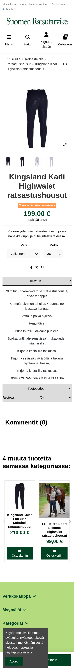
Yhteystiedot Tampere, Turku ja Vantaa (25, 4)
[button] (4, 522)
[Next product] (67, 64)
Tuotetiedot (36, 388)
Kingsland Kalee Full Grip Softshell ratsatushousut (19, 521)
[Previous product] (64, 64)
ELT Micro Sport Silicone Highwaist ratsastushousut (54, 529)
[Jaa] (31, 268)
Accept (14, 661)
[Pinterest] (42, 268)
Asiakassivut (59, 4)
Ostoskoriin (20, 555)
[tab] (37, 281)
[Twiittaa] (36, 268)
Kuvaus (35, 281)
